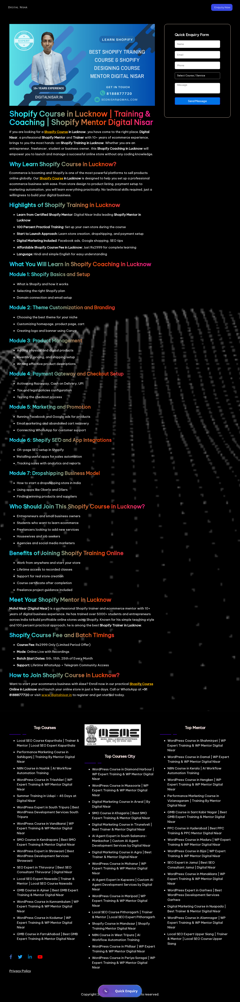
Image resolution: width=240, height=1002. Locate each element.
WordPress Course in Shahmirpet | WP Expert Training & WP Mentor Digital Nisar (196, 745)
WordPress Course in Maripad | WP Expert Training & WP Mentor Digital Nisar (119, 901)
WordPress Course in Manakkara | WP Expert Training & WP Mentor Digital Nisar (196, 879)
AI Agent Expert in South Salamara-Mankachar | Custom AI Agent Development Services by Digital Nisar (121, 841)
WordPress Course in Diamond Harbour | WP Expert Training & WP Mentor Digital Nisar (123, 774)
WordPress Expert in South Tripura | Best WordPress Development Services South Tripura (48, 812)
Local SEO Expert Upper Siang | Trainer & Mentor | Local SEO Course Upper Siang (197, 939)
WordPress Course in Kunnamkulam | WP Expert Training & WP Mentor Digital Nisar (48, 906)
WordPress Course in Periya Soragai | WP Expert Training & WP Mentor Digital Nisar (123, 962)
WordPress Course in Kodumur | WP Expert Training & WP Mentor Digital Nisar (44, 922)
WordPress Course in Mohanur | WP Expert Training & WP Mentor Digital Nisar (119, 868)
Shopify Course (56, 132)
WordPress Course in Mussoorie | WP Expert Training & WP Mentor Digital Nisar (120, 790)
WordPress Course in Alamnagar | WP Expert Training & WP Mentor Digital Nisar (196, 922)
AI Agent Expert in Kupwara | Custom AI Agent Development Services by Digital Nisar (122, 884)
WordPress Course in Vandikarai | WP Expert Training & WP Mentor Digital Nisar (45, 828)
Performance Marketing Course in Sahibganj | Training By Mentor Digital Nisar (46, 757)
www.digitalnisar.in (56, 695)
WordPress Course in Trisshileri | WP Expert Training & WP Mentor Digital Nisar (44, 784)
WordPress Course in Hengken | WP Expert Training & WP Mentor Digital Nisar (195, 784)
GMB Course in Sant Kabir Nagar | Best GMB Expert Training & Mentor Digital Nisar (197, 817)
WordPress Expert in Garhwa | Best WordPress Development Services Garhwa (194, 895)
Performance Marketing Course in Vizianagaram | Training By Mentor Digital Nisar (194, 800)
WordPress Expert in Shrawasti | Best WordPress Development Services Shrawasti (45, 856)
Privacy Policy (20, 971)
